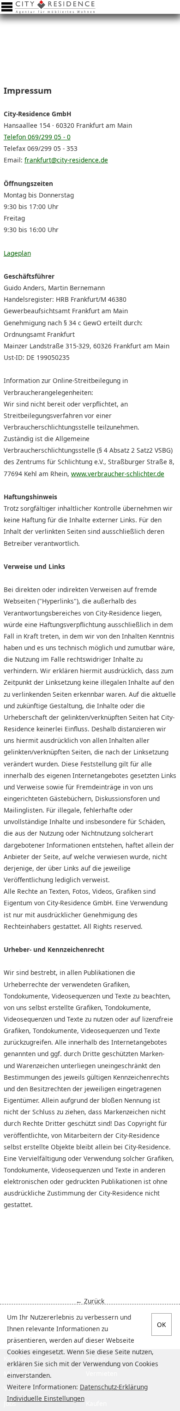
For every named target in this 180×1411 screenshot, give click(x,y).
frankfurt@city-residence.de (66, 159)
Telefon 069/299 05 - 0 (37, 136)
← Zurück (90, 1301)
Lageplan (17, 253)
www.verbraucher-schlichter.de (117, 473)
